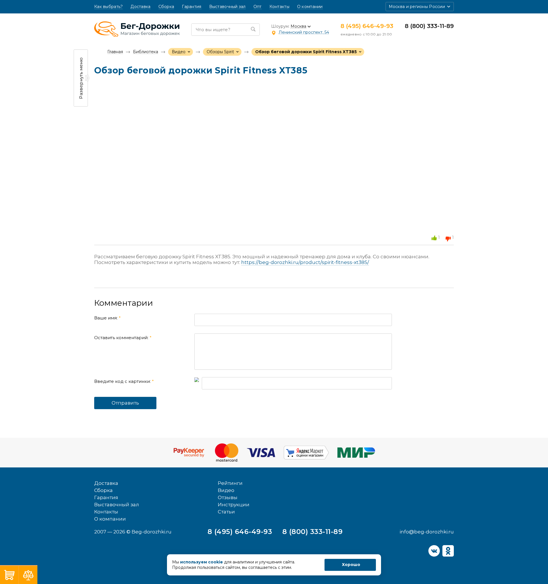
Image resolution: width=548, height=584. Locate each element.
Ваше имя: (107, 318)
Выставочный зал (227, 6)
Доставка (140, 6)
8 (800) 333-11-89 (429, 26)
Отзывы (227, 497)
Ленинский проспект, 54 (304, 32)
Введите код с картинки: (124, 381)
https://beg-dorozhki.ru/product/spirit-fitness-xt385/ (305, 262)
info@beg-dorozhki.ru (427, 532)
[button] (420, 6)
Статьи (226, 512)
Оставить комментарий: (123, 337)
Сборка (166, 6)
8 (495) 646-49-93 (367, 26)
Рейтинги (230, 483)
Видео (226, 490)
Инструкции (233, 504)
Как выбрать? (108, 6)
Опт (257, 6)
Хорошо (351, 564)
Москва (298, 26)
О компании (310, 6)
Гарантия (191, 6)
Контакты (279, 6)
